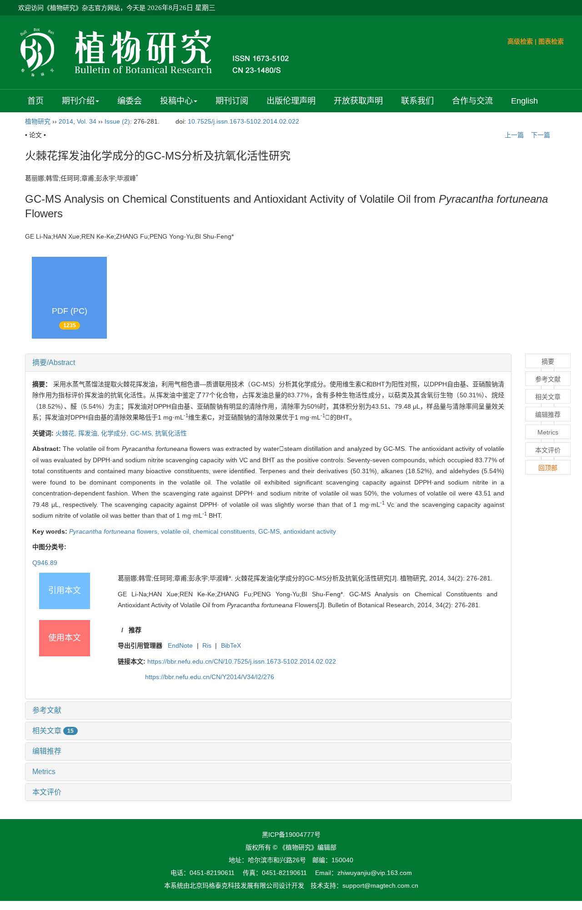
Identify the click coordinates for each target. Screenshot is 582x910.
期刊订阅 (232, 100)
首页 (35, 100)
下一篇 (541, 135)
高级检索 (520, 41)
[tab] (268, 362)
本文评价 (46, 792)
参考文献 (46, 710)
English (524, 100)
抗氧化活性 (171, 433)
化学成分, (115, 433)
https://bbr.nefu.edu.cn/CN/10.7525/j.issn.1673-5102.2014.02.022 (241, 661)
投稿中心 (176, 100)
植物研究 (37, 121)
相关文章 (53, 731)
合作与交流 (472, 100)
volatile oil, (177, 531)
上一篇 (513, 135)
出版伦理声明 (291, 100)
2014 (66, 121)
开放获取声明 (358, 100)
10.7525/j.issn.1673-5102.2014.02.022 (243, 121)
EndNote (180, 645)
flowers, (115, 531)
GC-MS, (142, 433)
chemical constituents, (225, 531)
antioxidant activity (309, 531)
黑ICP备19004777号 (291, 834)
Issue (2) (117, 121)
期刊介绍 (78, 100)
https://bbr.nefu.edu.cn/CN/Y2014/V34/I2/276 (209, 676)
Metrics (43, 771)
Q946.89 (44, 562)
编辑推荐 (46, 751)
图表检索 (551, 41)
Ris (206, 645)
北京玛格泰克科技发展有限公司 (234, 885)
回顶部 (547, 467)
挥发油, (89, 433)
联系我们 (417, 100)
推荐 (135, 630)
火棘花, (66, 433)
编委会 (129, 100)
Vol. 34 (86, 121)
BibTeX (231, 645)
